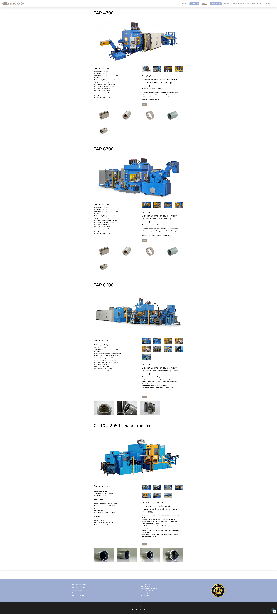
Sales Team (226, 3)
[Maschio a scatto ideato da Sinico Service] (179, 341)
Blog (248, 3)
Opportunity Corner (215, 3)
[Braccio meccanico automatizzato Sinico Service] (168, 349)
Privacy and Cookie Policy (78, 595)
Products (204, 3)
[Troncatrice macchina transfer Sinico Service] (179, 349)
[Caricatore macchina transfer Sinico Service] (146, 357)
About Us (184, 3)
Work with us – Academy (238, 3)
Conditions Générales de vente (79, 590)
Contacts (253, 3)
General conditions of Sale (78, 587)
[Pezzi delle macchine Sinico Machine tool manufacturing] (104, 115)
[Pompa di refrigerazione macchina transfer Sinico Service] (157, 341)
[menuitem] (259, 3)
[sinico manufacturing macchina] (168, 341)
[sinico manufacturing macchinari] (146, 69)
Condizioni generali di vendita (79, 584)
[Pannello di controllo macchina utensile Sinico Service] (146, 341)
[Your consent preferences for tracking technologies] (274, 611)
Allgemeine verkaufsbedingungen (80, 593)
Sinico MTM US (194, 3)
